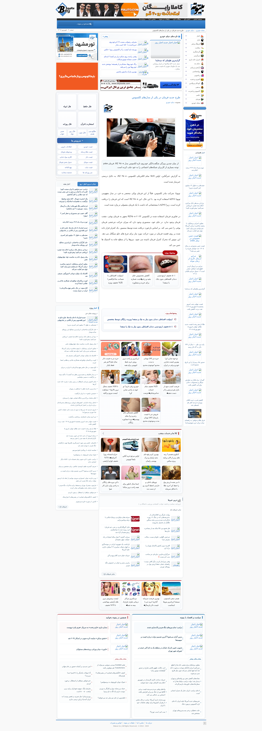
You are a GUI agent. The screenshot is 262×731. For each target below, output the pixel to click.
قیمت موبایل (88, 162)
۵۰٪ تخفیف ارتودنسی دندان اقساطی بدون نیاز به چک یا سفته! (146, 326)
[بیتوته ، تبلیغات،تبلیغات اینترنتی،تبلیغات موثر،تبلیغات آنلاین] (121, 85)
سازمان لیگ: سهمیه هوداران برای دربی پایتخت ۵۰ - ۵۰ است (77, 690)
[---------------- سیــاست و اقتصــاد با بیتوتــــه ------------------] (190, 618)
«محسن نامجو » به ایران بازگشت (85, 393)
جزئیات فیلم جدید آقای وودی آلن (118, 555)
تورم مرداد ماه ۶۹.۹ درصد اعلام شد (195, 169)
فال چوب (82, 133)
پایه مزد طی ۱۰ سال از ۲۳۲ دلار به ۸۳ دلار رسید (194, 346)
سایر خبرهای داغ (109, 574)
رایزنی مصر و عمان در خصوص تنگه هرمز (117, 564)
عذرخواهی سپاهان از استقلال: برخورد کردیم (82, 492)
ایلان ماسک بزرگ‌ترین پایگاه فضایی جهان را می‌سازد (79, 398)
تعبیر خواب (62, 132)
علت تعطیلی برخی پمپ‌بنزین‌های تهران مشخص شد (186, 711)
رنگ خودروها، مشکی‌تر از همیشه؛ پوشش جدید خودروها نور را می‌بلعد (119, 65)
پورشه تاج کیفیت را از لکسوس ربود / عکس (120, 50)
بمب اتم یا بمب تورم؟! (157, 712)
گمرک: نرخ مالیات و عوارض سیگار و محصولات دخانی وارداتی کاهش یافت (194, 382)
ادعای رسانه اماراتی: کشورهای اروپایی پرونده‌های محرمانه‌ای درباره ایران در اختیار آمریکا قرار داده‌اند (76, 404)
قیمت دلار (89, 157)
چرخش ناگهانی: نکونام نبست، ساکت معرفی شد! (157, 538)
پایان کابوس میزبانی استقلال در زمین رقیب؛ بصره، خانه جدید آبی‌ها (76, 383)
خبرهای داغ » (62, 507)
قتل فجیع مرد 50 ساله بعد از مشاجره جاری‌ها (157, 529)
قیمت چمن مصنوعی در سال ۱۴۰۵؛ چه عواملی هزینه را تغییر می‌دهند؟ (195, 248)
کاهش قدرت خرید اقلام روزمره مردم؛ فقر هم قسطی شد (195, 402)
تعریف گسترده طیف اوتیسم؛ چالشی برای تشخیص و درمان (77, 466)
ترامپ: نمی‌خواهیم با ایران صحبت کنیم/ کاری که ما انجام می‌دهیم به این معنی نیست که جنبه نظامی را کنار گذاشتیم (72, 191)
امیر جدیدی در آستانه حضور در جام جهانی (76, 666)
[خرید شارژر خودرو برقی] (162, 85)
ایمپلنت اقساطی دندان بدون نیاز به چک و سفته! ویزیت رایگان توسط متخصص (140, 319)
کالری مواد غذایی (66, 157)
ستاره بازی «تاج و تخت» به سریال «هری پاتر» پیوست (87, 627)
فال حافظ (87, 106)
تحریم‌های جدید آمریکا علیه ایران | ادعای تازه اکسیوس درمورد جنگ (186, 702)
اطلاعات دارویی (66, 147)
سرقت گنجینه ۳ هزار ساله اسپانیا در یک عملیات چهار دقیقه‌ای (116, 538)
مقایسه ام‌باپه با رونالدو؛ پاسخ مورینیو (84, 450)
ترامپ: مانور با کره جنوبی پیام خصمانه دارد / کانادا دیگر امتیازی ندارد (78, 460)
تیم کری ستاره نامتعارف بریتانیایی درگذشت (82, 417)
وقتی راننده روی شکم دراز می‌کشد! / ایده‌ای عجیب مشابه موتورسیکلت (120, 57)
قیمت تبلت (88, 167)
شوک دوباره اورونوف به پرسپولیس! (84, 455)
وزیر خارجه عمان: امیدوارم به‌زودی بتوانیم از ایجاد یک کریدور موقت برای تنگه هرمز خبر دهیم (76, 479)
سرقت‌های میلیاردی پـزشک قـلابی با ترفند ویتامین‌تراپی (117, 518)
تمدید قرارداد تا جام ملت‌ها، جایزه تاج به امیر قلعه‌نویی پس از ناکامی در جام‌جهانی (73, 229)
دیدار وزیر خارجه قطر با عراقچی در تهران (82, 389)
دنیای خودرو (190, 30)
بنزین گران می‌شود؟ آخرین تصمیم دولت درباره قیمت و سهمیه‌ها (78, 472)
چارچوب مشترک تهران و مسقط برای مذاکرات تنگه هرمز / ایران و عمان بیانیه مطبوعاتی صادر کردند (77, 487)
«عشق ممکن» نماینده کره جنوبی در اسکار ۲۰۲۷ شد (87, 638)
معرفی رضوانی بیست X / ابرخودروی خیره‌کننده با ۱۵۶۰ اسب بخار (123, 43)
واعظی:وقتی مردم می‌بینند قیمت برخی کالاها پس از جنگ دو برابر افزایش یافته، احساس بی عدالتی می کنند (151, 692)
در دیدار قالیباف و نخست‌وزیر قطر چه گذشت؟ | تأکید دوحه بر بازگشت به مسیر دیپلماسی (77, 376)
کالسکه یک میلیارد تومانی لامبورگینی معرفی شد (72, 275)
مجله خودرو (200, 30)
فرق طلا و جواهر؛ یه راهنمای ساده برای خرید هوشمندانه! (195, 421)
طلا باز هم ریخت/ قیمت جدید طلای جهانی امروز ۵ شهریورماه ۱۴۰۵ (195, 326)
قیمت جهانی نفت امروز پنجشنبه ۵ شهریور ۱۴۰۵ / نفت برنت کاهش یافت (194, 306)
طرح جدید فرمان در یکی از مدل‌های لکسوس (156, 97)
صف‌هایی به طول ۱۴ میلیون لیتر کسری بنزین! (194, 186)
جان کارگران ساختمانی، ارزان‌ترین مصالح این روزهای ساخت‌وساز (73, 243)
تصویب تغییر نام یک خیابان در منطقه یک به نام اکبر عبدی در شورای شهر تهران (160, 649)
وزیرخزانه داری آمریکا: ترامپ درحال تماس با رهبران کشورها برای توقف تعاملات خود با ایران (150, 702)
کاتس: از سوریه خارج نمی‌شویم (86, 501)
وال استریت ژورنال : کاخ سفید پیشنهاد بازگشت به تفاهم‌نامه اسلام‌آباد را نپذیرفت (73, 200)
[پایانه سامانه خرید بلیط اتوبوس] (77, 89)
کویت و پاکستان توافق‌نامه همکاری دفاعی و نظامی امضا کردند (72, 282)
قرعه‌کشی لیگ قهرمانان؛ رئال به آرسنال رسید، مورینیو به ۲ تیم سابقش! (73, 207)
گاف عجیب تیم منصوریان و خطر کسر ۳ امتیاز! (73, 214)
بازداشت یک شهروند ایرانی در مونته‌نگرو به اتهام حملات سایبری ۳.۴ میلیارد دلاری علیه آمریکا (116, 546)
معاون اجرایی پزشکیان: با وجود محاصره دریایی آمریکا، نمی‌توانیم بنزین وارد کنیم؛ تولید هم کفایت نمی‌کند (194, 227)
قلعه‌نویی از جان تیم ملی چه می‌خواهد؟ (111, 698)
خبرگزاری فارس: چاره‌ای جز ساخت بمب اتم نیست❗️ (157, 555)
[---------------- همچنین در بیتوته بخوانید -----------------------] (116, 618)
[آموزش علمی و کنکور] (132, 16)
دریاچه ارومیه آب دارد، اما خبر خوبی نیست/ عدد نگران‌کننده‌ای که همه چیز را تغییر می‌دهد (81, 437)
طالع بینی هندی (92, 132)
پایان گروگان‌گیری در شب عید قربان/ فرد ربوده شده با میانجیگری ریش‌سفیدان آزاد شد (117, 529)
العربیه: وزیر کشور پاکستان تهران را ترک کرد (158, 547)
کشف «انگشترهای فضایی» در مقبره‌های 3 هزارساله (79, 497)
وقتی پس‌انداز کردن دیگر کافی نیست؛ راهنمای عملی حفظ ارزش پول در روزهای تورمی (157, 564)
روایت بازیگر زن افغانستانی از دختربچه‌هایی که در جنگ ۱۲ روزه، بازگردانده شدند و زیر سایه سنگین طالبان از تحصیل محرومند (158, 518)
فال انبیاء (67, 106)
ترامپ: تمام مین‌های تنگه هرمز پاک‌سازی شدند (164, 627)
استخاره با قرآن (87, 124)
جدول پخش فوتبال (65, 162)
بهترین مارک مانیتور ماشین (126, 72)
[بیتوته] (65, 15)
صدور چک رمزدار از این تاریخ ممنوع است (195, 363)
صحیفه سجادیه (67, 172)
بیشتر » (105, 36)
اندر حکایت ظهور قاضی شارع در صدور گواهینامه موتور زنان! (152, 669)
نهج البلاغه (68, 167)
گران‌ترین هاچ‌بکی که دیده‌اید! (167, 60)
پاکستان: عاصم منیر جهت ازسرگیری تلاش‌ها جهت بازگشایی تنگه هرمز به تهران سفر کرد (77, 444)
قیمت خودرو (88, 147)
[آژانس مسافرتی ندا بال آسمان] (77, 60)
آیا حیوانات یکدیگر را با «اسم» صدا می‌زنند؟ (79, 674)
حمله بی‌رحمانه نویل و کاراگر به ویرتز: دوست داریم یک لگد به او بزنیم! (112, 690)
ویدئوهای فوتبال (66, 152)
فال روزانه (67, 124)
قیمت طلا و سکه (86, 152)
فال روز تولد (72, 132)
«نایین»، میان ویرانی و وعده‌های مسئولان (91, 649)
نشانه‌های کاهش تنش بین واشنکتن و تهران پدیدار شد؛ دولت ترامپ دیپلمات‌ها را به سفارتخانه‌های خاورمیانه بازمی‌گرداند (185, 681)
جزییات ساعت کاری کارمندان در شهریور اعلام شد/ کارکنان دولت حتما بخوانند (151, 681)
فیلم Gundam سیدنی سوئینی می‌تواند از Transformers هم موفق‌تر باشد (111, 666)
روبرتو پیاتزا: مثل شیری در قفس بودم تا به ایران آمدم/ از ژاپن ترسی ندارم (76, 698)
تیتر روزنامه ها (87, 172)
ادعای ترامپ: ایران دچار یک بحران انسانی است (185, 692)
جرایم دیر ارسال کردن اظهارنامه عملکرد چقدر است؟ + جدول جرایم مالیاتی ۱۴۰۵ (195, 270)
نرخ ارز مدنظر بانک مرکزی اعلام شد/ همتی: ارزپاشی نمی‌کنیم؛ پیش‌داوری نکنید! (194, 205)
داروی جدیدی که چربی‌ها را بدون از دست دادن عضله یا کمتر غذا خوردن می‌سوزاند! (77, 411)
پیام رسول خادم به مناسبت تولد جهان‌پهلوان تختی (72, 258)
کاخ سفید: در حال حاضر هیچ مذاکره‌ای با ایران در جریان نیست (73, 289)
